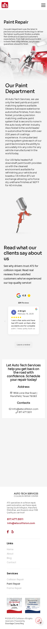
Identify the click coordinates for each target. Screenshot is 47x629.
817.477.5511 (25, 412)
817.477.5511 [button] (15, 519)
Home (10, 549)
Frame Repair (14, 588)
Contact (11, 562)
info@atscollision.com (25, 409)
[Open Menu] (43, 5)
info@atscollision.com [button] (21, 523)
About (10, 553)
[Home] (5, 7)
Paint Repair (13, 583)
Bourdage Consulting (14, 623)
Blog (9, 558)
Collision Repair (15, 579)
